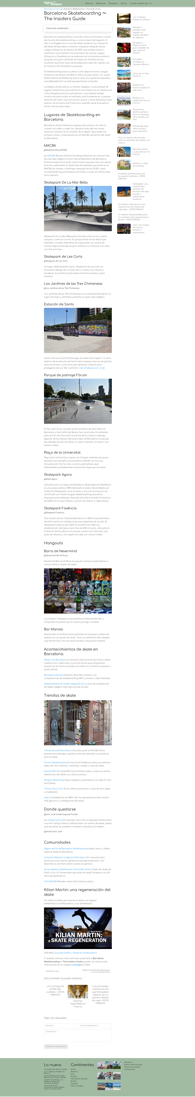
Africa (88, 3)
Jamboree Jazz (52, 971)
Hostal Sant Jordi (57, 820)
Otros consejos (77, 1086)
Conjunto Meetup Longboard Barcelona (65, 857)
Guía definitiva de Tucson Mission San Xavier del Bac (55, 1076)
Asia (123, 3)
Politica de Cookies (132, 1067)
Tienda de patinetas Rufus (58, 750)
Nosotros (128, 1062)
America (99, 3)
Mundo (74, 1081)
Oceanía (74, 1083)
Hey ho (47, 797)
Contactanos (129, 1069)
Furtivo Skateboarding (55, 762)
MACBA (51, 156)
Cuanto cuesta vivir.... (139, 3)
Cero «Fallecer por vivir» (91, 368)
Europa (112, 3)
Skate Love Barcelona (55, 660)
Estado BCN (50, 771)
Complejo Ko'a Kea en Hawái (55, 1069)
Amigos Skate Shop (54, 780)
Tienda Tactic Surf (53, 789)
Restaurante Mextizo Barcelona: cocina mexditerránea (96, 971)
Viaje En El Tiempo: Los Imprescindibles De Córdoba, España (53, 1081)
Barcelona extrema (53, 675)
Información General (79, 1079)
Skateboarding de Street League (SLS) (63, 684)
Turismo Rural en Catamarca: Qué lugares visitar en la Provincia (54, 1087)
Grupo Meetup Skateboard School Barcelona (67, 869)
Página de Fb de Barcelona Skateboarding (66, 848)
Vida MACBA (50, 881)
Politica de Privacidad (133, 1065)
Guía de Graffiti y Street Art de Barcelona (76, 953)
